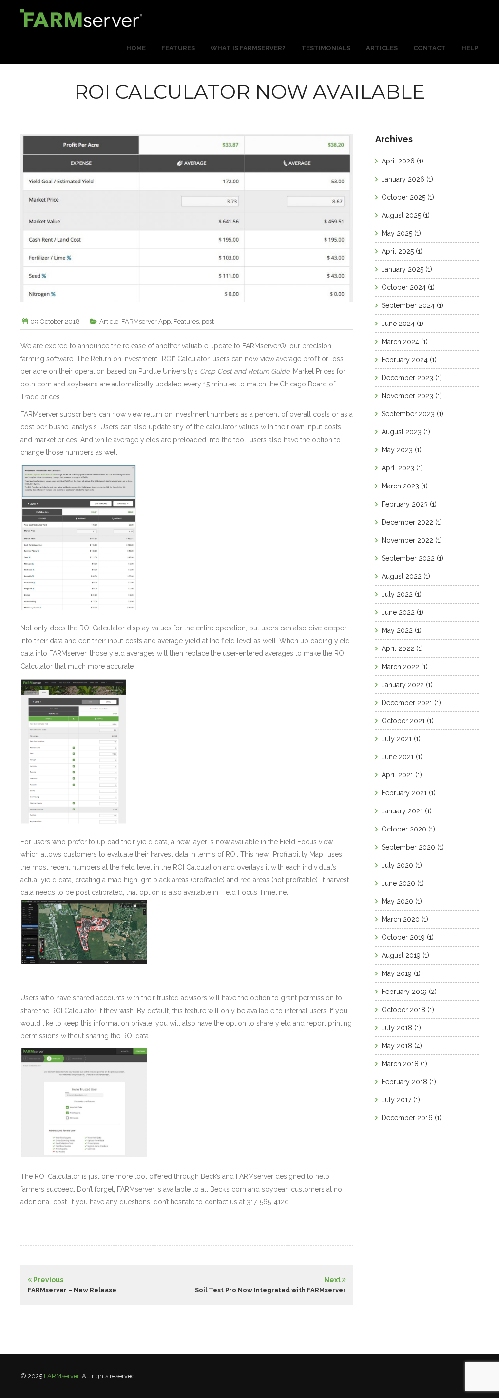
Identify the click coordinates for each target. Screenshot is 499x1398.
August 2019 (401, 955)
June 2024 (398, 323)
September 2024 (408, 305)
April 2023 (398, 468)
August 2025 (401, 215)
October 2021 (403, 721)
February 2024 (405, 360)
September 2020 (408, 847)
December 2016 (407, 1118)
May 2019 (397, 973)
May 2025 (397, 233)
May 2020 (397, 901)
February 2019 (404, 991)
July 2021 (397, 739)
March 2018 (400, 1064)
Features (186, 321)
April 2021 (397, 775)
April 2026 (398, 161)
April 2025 (398, 251)
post (208, 321)
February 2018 (404, 1082)
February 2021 (404, 793)
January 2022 (403, 685)
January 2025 (402, 269)
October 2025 (403, 197)
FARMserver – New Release (72, 1290)
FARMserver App (146, 321)
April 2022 (398, 648)
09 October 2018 (55, 321)
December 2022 (407, 522)
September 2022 (408, 558)
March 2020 (401, 919)
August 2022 (402, 576)
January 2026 (403, 179)
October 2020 (404, 829)
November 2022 (407, 540)
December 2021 (407, 703)
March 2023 (400, 486)
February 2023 (405, 504)
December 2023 (407, 378)
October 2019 (403, 937)
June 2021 (398, 757)
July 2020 (397, 865)
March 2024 (400, 341)
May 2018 (397, 1046)
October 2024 (404, 287)
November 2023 (407, 396)
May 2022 (397, 630)
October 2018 (403, 1009)
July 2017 (396, 1100)
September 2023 (408, 414)
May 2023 (397, 450)
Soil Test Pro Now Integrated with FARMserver (270, 1290)
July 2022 (397, 594)
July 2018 (397, 1028)
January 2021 (402, 811)
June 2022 (398, 612)
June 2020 (398, 883)
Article (108, 321)
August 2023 (402, 432)
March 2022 (400, 666)
